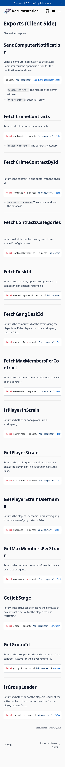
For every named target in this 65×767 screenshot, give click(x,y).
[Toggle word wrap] (51, 79)
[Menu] (59, 11)
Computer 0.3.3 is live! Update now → (32, 3)
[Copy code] (56, 79)
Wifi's (10, 745)
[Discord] (53, 11)
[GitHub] (47, 11)
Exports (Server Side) (49, 745)
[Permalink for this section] (9, 52)
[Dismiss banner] (61, 3)
